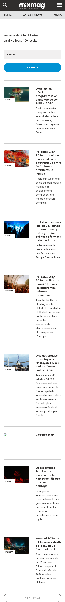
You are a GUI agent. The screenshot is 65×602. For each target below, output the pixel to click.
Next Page (33, 598)
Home (7, 14)
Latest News (33, 14)
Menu (58, 14)
